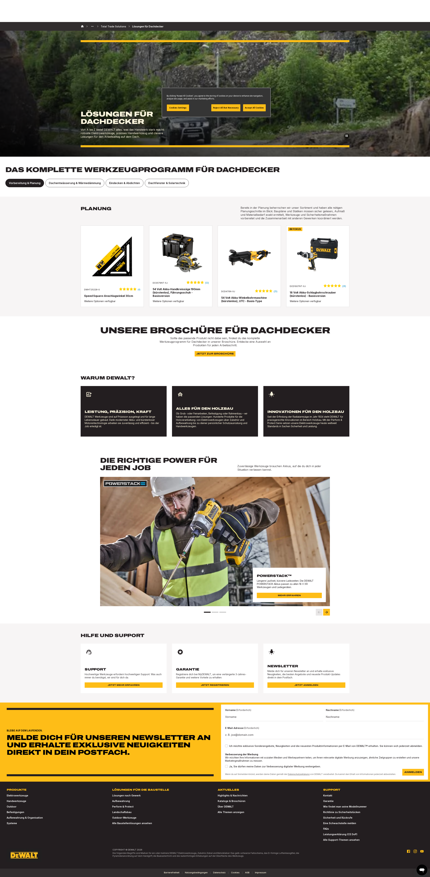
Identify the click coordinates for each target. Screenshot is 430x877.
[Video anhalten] (346, 136)
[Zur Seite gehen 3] (222, 612)
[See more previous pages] (92, 26)
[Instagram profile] (415, 851)
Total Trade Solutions (113, 26)
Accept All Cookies (254, 107)
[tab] (24, 183)
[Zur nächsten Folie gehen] (326, 612)
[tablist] (215, 183)
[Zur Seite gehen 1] (207, 612)
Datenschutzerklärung (299, 774)
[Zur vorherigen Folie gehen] (319, 612)
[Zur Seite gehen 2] (215, 612)
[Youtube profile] (422, 851)
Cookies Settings (177, 107)
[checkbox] (226, 746)
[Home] (82, 26)
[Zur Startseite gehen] (24, 855)
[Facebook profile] (408, 851)
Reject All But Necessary (226, 107)
